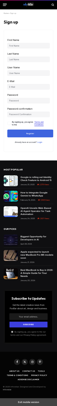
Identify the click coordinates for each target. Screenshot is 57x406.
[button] (5, 4)
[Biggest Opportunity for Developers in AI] (11, 240)
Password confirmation (19, 108)
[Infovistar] (29, 4)
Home (6, 13)
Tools (41, 371)
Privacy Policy (30, 335)
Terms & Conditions (17, 375)
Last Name (13, 53)
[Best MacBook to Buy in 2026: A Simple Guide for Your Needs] (11, 273)
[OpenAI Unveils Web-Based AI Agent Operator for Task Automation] (11, 211)
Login (39, 142)
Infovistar (7, 389)
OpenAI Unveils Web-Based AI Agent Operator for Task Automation (35, 211)
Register (30, 133)
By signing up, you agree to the (28, 123)
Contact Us (28, 371)
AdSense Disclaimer (28, 379)
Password (12, 95)
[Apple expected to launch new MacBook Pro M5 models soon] (11, 255)
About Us (14, 371)
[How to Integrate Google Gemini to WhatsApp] (11, 196)
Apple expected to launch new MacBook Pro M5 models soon (36, 254)
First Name (13, 40)
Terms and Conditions (39, 123)
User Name (13, 67)
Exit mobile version (28, 402)
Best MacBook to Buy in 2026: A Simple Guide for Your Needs (36, 273)
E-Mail (10, 81)
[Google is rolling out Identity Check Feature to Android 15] (11, 180)
